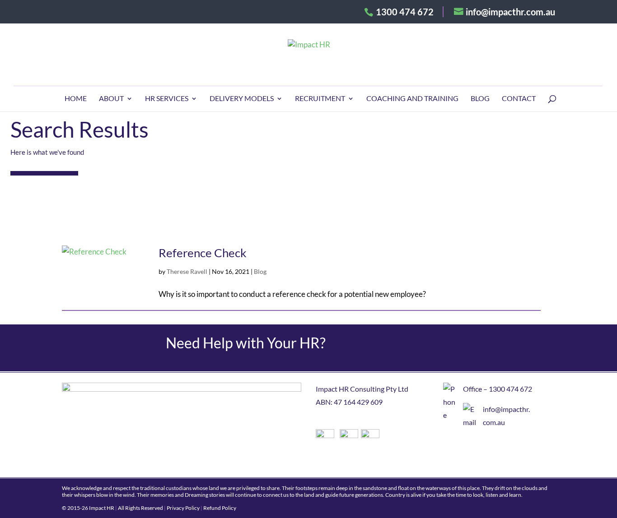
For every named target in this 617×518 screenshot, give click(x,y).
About (111, 98)
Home (76, 98)
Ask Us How (497, 347)
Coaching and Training (412, 98)
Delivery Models (242, 98)
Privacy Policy (183, 507)
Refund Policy (219, 507)
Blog (480, 98)
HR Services (166, 98)
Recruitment (320, 98)
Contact (519, 98)
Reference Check (203, 252)
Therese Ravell (187, 271)
